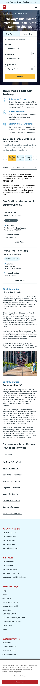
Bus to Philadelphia (10, 548)
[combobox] (20, 48)
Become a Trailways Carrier (14, 618)
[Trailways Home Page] (4, 7)
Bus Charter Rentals (10, 573)
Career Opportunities (10, 606)
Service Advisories (9, 647)
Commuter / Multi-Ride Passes (14, 577)
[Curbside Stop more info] (18, 259)
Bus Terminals (8, 565)
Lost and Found (8, 650)
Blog (4, 591)
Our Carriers (7, 598)
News (4, 594)
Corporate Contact (10, 654)
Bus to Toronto (8, 540)
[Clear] (32, 48)
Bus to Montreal (9, 537)
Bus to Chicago (8, 544)
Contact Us (7, 643)
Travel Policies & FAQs (11, 621)
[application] (20, 227)
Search (20, 77)
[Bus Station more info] (16, 220)
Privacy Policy (8, 625)
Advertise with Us (9, 614)
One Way (9, 34)
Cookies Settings (20, 676)
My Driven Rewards (10, 602)
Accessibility (7, 610)
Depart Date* (10, 65)
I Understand (20, 682)
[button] (5, 158)
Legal (4, 629)
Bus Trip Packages (10, 569)
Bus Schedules (8, 562)
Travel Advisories (24, 2)
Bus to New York (9, 533)
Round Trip (27, 34)
